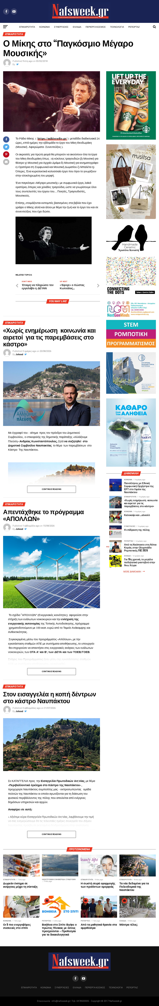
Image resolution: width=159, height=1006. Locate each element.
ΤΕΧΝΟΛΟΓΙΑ (117, 26)
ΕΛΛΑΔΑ (77, 26)
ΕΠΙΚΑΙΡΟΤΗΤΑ (27, 26)
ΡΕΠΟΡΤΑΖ (134, 26)
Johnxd (19, 354)
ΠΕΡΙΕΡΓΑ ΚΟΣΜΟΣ (96, 26)
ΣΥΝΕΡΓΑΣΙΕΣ (61, 26)
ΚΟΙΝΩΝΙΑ (44, 26)
